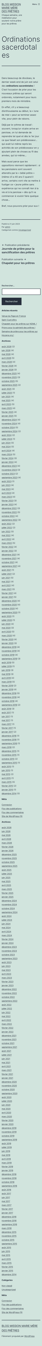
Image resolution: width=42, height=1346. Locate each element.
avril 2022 (6, 539)
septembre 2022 (9, 520)
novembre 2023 (9, 470)
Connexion (7, 805)
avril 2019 (6, 678)
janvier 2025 (7, 416)
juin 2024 (6, 443)
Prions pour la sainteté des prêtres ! (18, 327)
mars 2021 (7, 589)
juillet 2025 (7, 393)
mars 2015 (7, 782)
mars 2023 (7, 497)
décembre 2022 (9, 508)
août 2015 (6, 766)
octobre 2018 (8, 701)
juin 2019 (6, 670)
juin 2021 (6, 578)
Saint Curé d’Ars (9, 320)
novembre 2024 (9, 423)
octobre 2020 (8, 608)
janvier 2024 (8, 462)
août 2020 (6, 616)
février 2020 (7, 639)
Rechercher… (8, 285)
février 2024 (7, 458)
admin (7, 227)
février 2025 (7, 412)
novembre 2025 (9, 377)
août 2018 (6, 709)
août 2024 (7, 435)
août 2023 (6, 481)
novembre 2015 (9, 755)
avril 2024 (6, 450)
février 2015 (7, 786)
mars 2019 (7, 682)
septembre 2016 (9, 743)
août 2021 (6, 570)
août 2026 (6, 346)
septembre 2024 (9, 431)
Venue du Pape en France (14, 316)
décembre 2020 (9, 601)
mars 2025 (7, 408)
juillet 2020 (7, 620)
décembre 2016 (9, 736)
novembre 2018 (9, 697)
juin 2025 (6, 396)
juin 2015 (6, 770)
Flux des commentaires (13, 812)
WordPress (29, 1336)
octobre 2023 (8, 474)
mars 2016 (7, 747)
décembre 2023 (9, 466)
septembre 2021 (9, 566)
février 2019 (7, 685)
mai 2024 (6, 446)
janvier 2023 (7, 504)
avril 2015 (6, 778)
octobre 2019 (8, 655)
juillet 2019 (7, 666)
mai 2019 (6, 674)
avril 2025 (6, 404)
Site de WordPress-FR (12, 816)
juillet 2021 (7, 574)
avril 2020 (6, 631)
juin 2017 (6, 716)
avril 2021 (6, 585)
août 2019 (6, 662)
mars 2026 (7, 362)
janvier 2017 (7, 732)
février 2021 (7, 593)
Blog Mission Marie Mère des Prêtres (11, 8)
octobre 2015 (8, 759)
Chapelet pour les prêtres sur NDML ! (19, 324)
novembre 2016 (9, 739)
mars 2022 (7, 543)
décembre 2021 (9, 554)
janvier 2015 (7, 789)
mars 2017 (6, 724)
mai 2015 (6, 774)
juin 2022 (6, 531)
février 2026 (7, 366)
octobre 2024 (8, 427)
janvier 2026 (7, 369)
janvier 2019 (7, 689)
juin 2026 (6, 350)
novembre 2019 (9, 651)
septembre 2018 (9, 705)
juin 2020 (6, 624)
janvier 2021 (7, 597)
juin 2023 (6, 485)
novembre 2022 (9, 512)
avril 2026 (6, 358)
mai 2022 (6, 535)
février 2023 (7, 500)
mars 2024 (7, 454)
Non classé (7, 1286)
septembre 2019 (9, 659)
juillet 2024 (7, 439)
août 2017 (6, 712)
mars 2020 (7, 635)
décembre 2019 (9, 647)
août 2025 (6, 389)
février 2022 (7, 547)
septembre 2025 (9, 385)
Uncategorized (24, 230)
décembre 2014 (9, 793)
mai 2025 (6, 400)
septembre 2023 (9, 477)
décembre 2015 (9, 751)
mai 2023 (6, 489)
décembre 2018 (9, 693)
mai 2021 (6, 581)
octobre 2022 (8, 516)
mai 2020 (6, 628)
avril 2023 (6, 493)
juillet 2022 (7, 527)
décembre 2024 (9, 420)
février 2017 (7, 728)
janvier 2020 (7, 643)
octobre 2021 (8, 562)
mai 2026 (6, 354)
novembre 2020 (9, 605)
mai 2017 (6, 720)
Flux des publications (12, 808)
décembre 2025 (9, 373)
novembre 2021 (9, 558)
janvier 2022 (7, 551)
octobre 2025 (8, 381)
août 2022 (6, 524)
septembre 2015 (9, 763)
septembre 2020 (9, 612)
